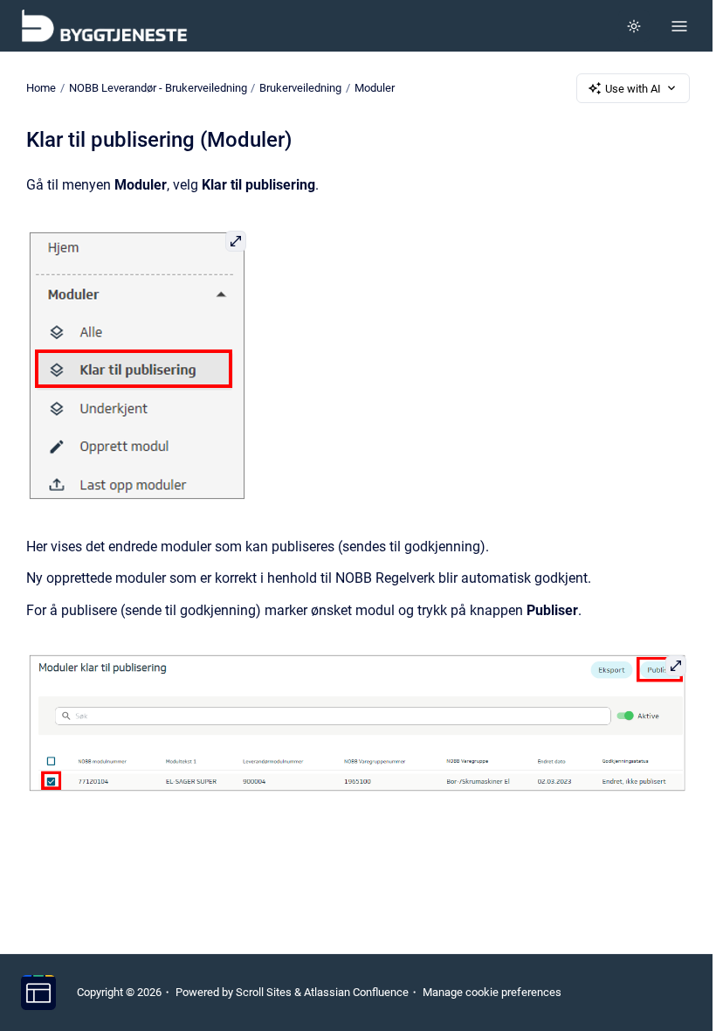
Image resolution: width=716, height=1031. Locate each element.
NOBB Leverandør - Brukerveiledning (158, 87)
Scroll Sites (264, 992)
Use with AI (633, 88)
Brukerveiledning (300, 87)
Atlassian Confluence (356, 992)
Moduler (375, 87)
